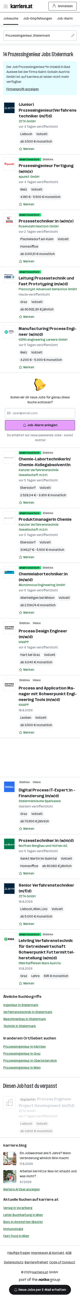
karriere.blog (15, 1145)
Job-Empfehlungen (37, 18)
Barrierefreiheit (36, 1262)
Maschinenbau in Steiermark (24, 1019)
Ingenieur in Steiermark (20, 1005)
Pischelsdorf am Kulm (37, 239)
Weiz (23, 189)
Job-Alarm (65, 18)
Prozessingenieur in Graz (22, 1054)
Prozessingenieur (24, 54)
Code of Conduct (62, 1262)
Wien (37, 909)
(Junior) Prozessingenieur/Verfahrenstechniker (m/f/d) (47, 110)
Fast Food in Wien (16, 1236)
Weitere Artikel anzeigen (21, 1189)
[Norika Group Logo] (39, 1280)
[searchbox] (40, 35)
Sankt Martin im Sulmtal (38, 858)
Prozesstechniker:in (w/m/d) (46, 840)
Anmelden (65, 6)
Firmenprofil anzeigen (22, 89)
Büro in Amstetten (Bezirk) (23, 1222)
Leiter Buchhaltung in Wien (23, 1215)
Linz (45, 909)
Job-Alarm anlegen (42, 425)
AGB (68, 1253)
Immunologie (13, 1229)
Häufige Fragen (18, 1253)
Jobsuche (10, 18)
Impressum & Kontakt (47, 1253)
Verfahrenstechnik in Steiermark (27, 1012)
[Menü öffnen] (5, 6)
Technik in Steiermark (19, 1026)
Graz (23, 302)
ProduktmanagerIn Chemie (45, 519)
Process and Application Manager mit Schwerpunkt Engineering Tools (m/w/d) (48, 694)
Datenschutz (14, 1262)
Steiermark (62, 54)
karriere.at (49, 1199)
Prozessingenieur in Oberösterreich (30, 1061)
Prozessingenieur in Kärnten (24, 1047)
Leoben (25, 718)
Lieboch (26, 134)
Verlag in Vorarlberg (17, 1208)
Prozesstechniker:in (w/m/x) (46, 221)
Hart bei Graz (30, 655)
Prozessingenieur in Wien (22, 1068)
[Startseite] (22, 6)
